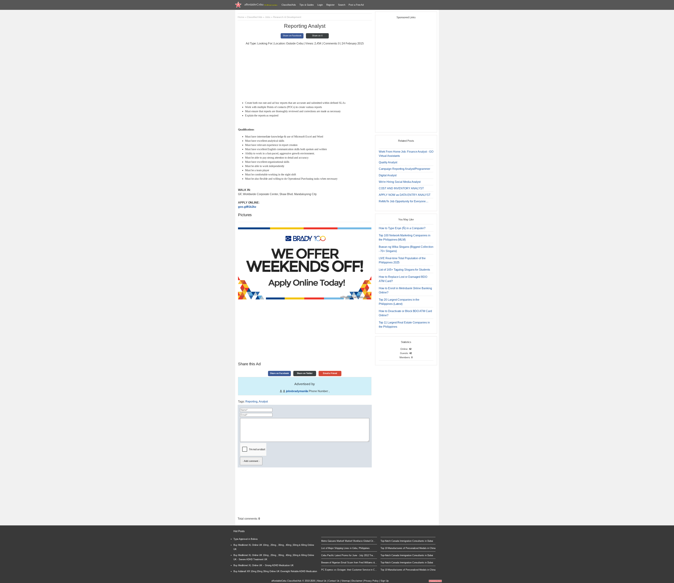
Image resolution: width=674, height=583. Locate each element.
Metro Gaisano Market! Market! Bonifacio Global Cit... (348, 541)
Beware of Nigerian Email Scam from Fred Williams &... (349, 562)
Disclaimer (357, 580)
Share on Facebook (292, 35)
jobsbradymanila (297, 391)
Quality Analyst (388, 162)
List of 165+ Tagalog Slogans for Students (404, 269)
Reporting (251, 401)
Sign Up (384, 580)
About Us (321, 580)
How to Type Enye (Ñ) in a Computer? (402, 228)
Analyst (263, 401)
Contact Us (333, 580)
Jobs (267, 17)
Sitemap (345, 580)
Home (241, 17)
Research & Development (287, 17)
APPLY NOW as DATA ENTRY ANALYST (405, 194)
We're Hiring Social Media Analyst (400, 181)
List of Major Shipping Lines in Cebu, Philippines (345, 548)
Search (341, 5)
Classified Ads (289, 5)
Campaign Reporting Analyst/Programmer (404, 168)
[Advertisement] (304, 73)
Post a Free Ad (356, 5)
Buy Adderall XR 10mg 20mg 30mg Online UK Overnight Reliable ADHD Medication (275, 571)
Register (330, 5)
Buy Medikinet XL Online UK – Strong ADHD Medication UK (263, 565)
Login (320, 5)
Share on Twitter (305, 373)
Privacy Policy (371, 580)
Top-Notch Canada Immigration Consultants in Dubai (407, 541)
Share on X (317, 35)
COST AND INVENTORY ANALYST (401, 188)
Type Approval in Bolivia (245, 539)
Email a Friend (330, 373)
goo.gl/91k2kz (247, 206)
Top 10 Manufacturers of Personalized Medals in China (408, 548)
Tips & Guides (306, 5)
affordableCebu (260, 4)
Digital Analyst (388, 175)
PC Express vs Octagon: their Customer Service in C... (349, 569)
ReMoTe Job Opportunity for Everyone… (403, 201)
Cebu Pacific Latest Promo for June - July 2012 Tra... (348, 555)
